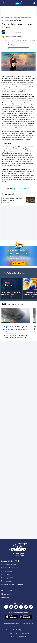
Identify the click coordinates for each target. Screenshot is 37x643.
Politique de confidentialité (11, 630)
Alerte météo (6, 571)
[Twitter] (11, 607)
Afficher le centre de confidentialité (19, 633)
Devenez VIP (19, 263)
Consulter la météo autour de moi (18, 49)
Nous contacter (7, 581)
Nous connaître (7, 574)
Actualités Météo (9, 17)
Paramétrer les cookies (28, 630)
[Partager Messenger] (21, 189)
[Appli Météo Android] (25, 617)
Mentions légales (9, 624)
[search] (34, 3)
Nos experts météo (8, 564)
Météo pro (5, 597)
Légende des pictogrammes (12, 584)
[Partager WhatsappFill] (25, 189)
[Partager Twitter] (18, 189)
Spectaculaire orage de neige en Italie (22, 17)
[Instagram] (21, 607)
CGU (17, 624)
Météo (2, 17)
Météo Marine (6, 594)
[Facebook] (6, 607)
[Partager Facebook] (14, 189)
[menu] (3, 3)
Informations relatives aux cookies (19, 627)
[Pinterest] (26, 607)
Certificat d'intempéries (10, 568)
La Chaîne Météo (12, 31)
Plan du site (29, 624)
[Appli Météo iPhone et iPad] (11, 617)
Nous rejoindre (7, 578)
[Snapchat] (16, 607)
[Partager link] (29, 189)
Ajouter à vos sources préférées (13, 36)
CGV (22, 624)
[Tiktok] (31, 607)
